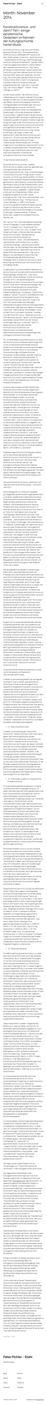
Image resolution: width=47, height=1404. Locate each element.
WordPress (40, 1399)
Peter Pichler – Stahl (12, 3)
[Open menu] (42, 3)
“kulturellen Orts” (19, 1181)
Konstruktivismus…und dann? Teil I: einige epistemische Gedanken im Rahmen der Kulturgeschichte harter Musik (19, 35)
